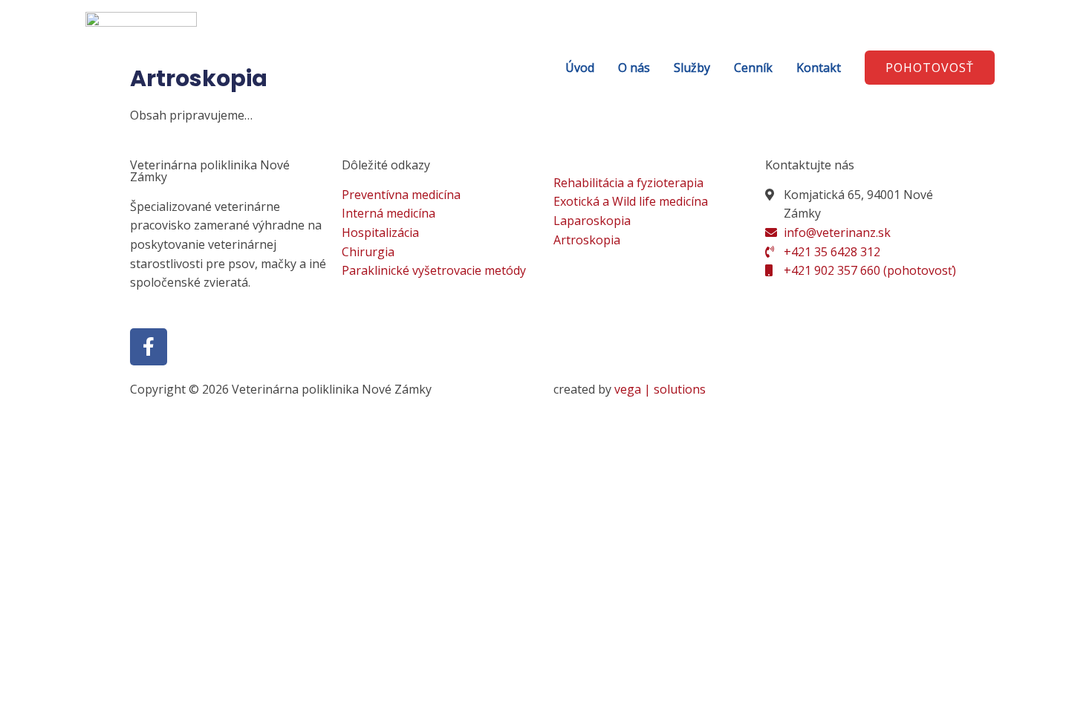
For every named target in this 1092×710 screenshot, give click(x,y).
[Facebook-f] (148, 346)
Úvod (579, 67)
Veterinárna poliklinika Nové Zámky (210, 171)
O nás (634, 67)
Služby (692, 67)
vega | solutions (660, 389)
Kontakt (818, 67)
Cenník (753, 67)
